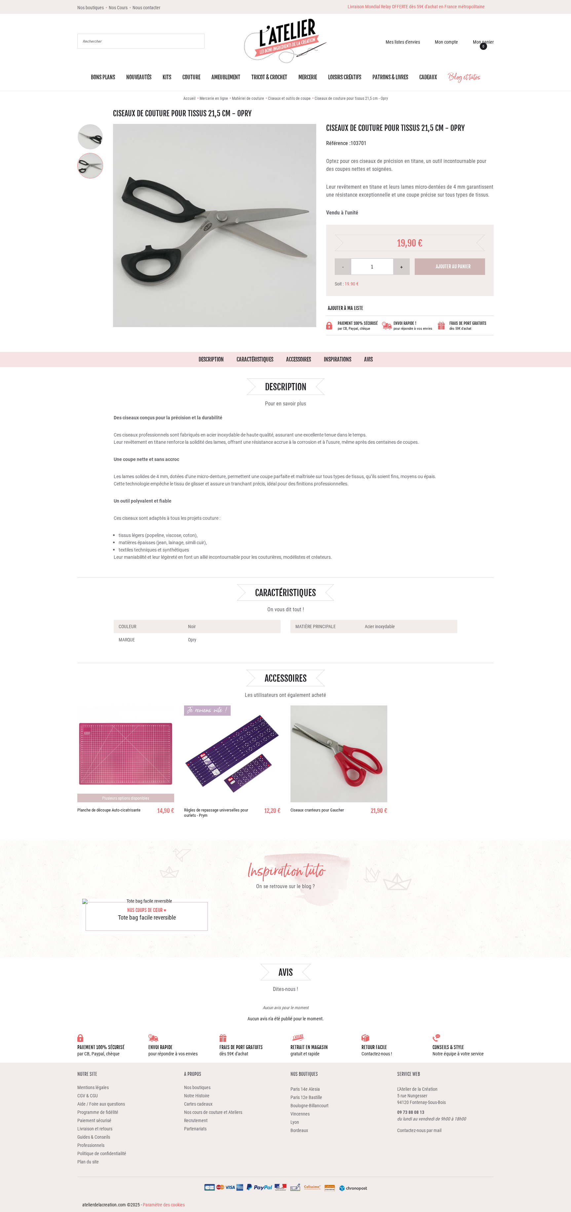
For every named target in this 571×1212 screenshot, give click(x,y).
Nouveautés (138, 77)
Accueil (189, 98)
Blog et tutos (464, 77)
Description (211, 359)
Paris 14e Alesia (305, 1089)
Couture (191, 77)
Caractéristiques (255, 359)
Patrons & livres (390, 77)
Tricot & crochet (269, 77)
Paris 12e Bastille (306, 1097)
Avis (368, 359)
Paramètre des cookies (164, 1204)
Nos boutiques (304, 1074)
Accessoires (298, 359)
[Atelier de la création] (285, 41)
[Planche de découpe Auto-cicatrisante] (125, 753)
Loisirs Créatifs (344, 77)
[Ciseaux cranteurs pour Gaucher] (338, 753)
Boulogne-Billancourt (309, 1105)
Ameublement (225, 77)
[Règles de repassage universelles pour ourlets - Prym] (232, 753)
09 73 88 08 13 (410, 1112)
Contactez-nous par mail (419, 1130)
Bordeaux (299, 1130)
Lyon (294, 1122)
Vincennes (300, 1114)
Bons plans (103, 77)
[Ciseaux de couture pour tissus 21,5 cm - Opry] (90, 137)
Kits (167, 77)
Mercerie (307, 77)
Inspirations (337, 359)
